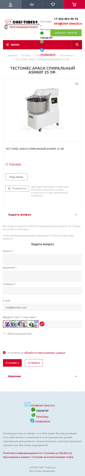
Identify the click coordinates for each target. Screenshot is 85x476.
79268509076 (42, 421)
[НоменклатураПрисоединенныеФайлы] (42, 109)
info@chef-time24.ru (43, 405)
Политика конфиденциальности (22, 453)
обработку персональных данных (44, 352)
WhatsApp (42, 416)
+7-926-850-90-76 (66, 19)
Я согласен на (36, 352)
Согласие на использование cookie (52, 457)
